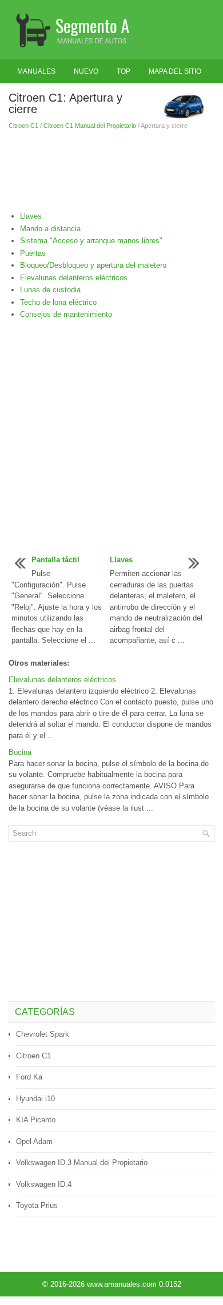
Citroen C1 (23, 125)
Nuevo (86, 71)
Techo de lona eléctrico (58, 302)
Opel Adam (34, 1141)
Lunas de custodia (50, 289)
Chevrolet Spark (42, 1034)
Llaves (31, 216)
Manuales (36, 71)
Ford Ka (29, 1077)
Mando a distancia (50, 228)
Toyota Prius (37, 1205)
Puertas (33, 253)
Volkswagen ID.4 (43, 1184)
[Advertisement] (111, 170)
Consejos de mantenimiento (66, 314)
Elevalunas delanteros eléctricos (74, 277)
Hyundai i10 (35, 1098)
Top (123, 71)
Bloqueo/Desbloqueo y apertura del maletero (93, 265)
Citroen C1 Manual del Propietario (89, 125)
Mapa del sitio (175, 71)
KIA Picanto (35, 1119)
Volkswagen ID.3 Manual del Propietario (82, 1162)
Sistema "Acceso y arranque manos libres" (91, 240)
